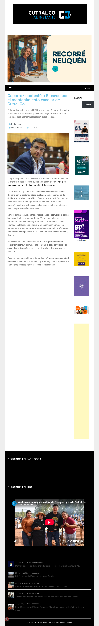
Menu (87, 88)
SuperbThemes (66, 622)
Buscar (78, 98)
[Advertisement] (81, 381)
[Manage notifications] (7, 619)
